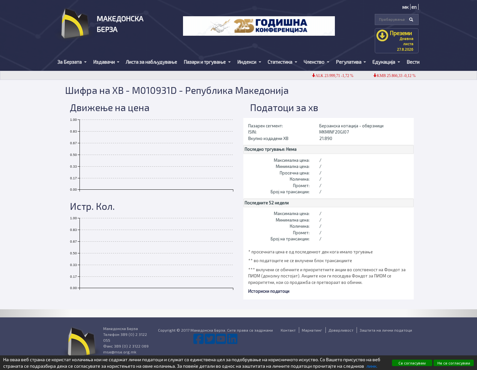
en (414, 7)
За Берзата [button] (70, 62)
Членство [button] (314, 62)
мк (405, 7)
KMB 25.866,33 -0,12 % (391, 75)
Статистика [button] (280, 62)
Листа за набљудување (151, 62)
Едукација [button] (384, 62)
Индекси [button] (247, 62)
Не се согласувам (453, 363)
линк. (371, 366)
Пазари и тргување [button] (205, 62)
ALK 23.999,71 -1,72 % (330, 75)
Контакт (288, 330)
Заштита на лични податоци (386, 330)
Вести (413, 62)
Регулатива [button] (349, 62)
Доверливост (340, 330)
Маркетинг (312, 330)
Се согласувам (412, 363)
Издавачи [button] (104, 62)
